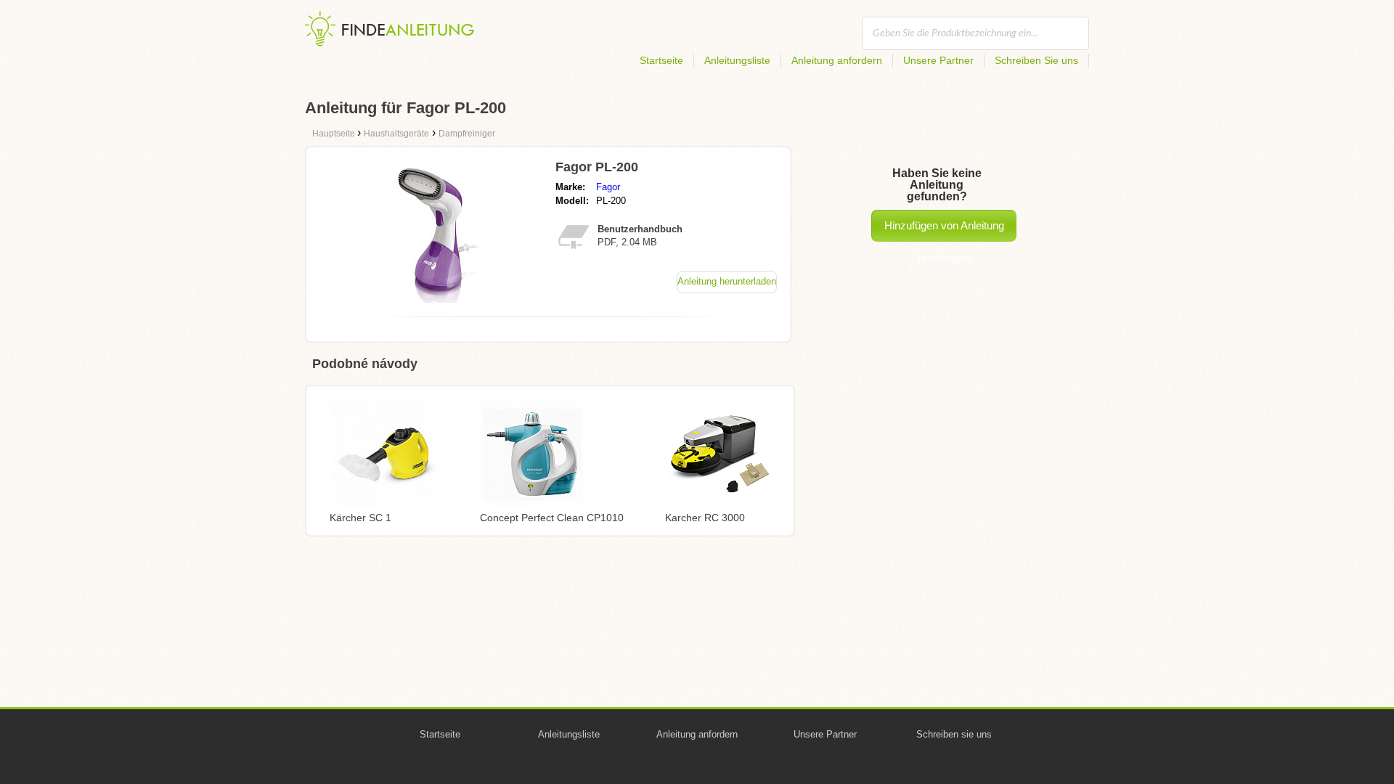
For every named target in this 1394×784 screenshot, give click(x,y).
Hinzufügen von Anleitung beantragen (944, 230)
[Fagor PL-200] (437, 301)
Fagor (608, 186)
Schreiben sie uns (954, 734)
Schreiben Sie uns (1036, 60)
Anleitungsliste (737, 60)
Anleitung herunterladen (726, 281)
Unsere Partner (938, 60)
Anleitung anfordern (836, 60)
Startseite (661, 60)
